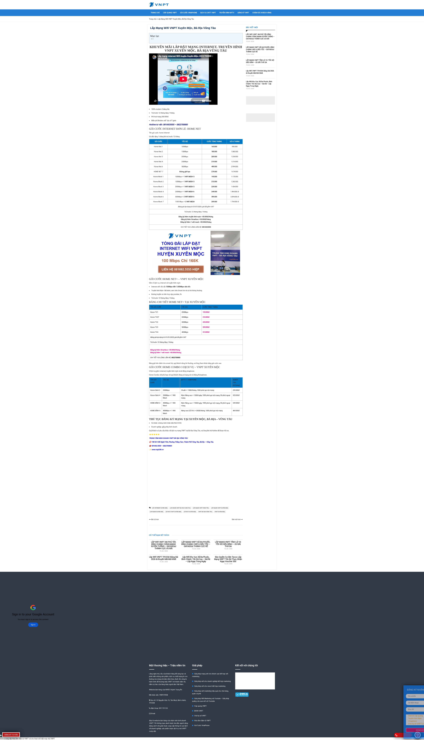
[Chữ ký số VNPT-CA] (406, 723)
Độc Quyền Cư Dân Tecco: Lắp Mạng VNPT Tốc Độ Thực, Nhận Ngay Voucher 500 (228, 559)
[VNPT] (159, 4)
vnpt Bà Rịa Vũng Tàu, (205, 511)
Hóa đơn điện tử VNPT (202, 721)
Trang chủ (155, 13)
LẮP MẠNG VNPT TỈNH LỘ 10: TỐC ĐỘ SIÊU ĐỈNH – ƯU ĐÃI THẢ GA (228, 544)
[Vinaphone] (406, 721)
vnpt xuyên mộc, (220, 511)
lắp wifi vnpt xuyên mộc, (173, 511)
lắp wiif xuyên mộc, (190, 511)
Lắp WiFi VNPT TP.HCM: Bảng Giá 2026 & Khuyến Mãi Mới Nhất (163, 558)
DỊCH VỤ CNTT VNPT (208, 13)
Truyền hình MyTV (226, 13)
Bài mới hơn (236, 519)
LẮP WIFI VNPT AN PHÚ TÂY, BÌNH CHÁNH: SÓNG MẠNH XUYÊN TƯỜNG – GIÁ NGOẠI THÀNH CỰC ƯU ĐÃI (163, 545)
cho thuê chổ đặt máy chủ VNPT (43, 739)
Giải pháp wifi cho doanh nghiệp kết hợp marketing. (212, 681)
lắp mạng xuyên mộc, (156, 511)
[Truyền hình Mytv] (406, 718)
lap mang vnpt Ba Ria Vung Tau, (180, 508)
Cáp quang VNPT (170, 13)
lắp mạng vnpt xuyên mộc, (219, 508)
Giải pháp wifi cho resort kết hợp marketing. (210, 686)
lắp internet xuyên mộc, (160, 508)
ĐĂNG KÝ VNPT (243, 13)
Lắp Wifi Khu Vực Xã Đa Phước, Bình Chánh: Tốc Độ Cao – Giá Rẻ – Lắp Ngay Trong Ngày (196, 559)
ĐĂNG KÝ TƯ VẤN (11, 735)
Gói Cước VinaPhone (188, 13)
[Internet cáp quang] (406, 716)
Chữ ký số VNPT (200, 716)
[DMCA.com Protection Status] (242, 696)
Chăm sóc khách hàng (261, 13)
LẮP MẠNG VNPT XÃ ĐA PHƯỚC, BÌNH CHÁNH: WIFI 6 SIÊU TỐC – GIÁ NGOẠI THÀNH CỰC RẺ (195, 544)
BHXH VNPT (198, 711)
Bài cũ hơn (155, 519)
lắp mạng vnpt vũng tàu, (201, 508)
